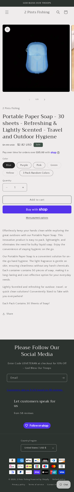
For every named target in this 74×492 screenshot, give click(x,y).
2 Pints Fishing (23, 479)
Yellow (12, 173)
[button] (7, 12)
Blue (8, 165)
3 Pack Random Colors (36, 173)
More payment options (37, 218)
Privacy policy (18, 485)
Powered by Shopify (39, 479)
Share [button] (10, 313)
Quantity (7, 180)
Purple (24, 165)
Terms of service (36, 485)
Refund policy (58, 479)
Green (56, 166)
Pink (39, 165)
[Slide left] (29, 99)
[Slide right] (44, 99)
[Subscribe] (63, 378)
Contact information (56, 485)
